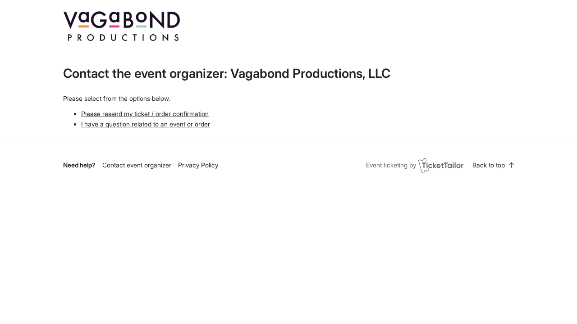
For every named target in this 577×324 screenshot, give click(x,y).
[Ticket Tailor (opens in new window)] (440, 165)
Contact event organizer (136, 165)
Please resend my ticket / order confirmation (145, 113)
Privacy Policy (198, 165)
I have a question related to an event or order (145, 124)
